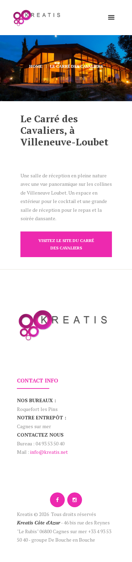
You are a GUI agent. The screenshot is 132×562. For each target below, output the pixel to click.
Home (35, 66)
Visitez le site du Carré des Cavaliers (66, 244)
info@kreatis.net (49, 452)
